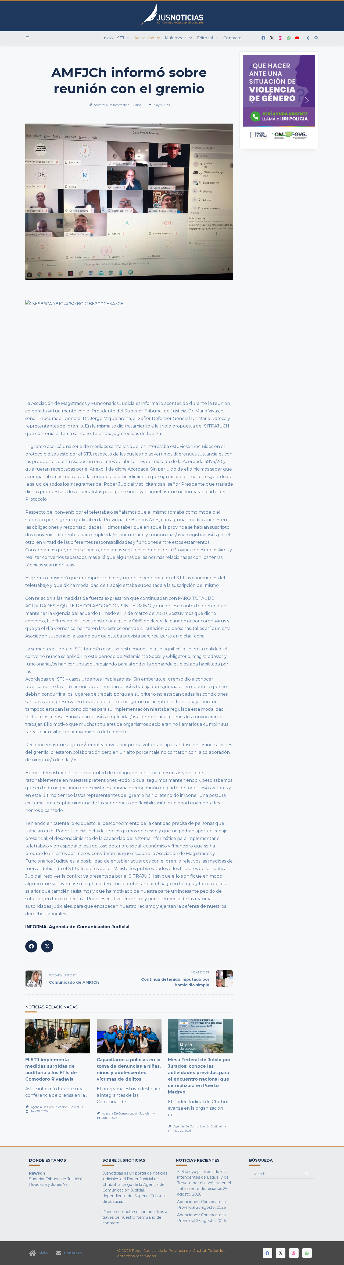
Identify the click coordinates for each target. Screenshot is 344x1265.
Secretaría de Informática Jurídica (117, 105)
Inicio (107, 38)
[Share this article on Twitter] (47, 946)
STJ (120, 38)
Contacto (232, 38)
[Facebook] (263, 38)
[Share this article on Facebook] (31, 946)
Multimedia (176, 38)
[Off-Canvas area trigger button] (27, 38)
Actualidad (144, 38)
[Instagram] (280, 38)
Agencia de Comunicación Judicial (55, 1107)
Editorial (205, 38)
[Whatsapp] (288, 38)
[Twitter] (272, 38)
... (87, 1095)
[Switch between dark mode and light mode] (308, 38)
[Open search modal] (316, 38)
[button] (279, 100)
